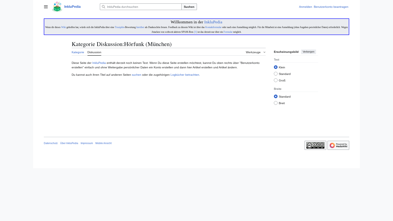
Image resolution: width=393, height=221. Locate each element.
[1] (195, 31)
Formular (228, 31)
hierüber (140, 27)
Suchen (189, 6)
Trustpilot (119, 27)
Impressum (87, 143)
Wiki (63, 27)
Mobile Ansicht (103, 143)
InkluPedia (213, 22)
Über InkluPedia (69, 143)
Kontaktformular (213, 27)
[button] (46, 6)
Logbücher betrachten (185, 74)
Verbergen (308, 51)
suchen (136, 74)
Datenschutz (51, 143)
